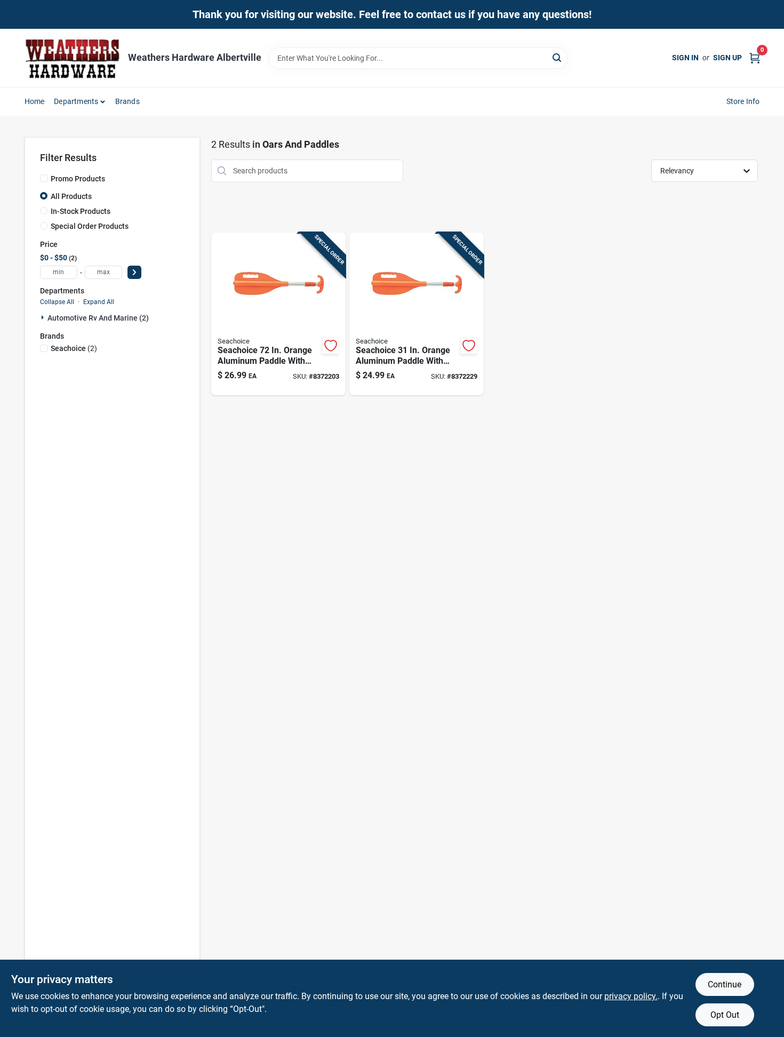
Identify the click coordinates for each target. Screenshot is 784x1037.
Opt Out (724, 1015)
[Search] (557, 57)
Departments (76, 101)
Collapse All (57, 302)
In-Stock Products (80, 211)
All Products (71, 196)
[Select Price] (134, 272)
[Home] (73, 57)
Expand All (98, 302)
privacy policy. (631, 996)
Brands (127, 101)
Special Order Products (90, 226)
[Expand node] (44, 317)
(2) (74, 348)
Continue (724, 984)
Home (35, 101)
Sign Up (727, 57)
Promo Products (78, 178)
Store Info (743, 101)
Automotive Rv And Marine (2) (98, 318)
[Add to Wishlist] (330, 345)
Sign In (685, 57)
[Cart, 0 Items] (754, 57)
